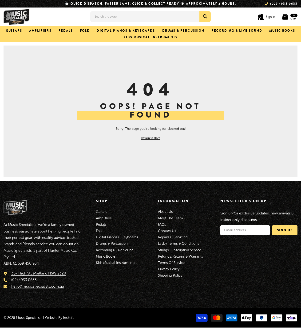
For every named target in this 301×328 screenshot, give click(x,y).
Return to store (150, 138)
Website (51, 318)
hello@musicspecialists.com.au (37, 286)
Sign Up (285, 230)
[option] (150, 4)
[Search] (150, 16)
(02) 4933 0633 (24, 280)
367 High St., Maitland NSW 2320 (38, 273)
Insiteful (69, 318)
